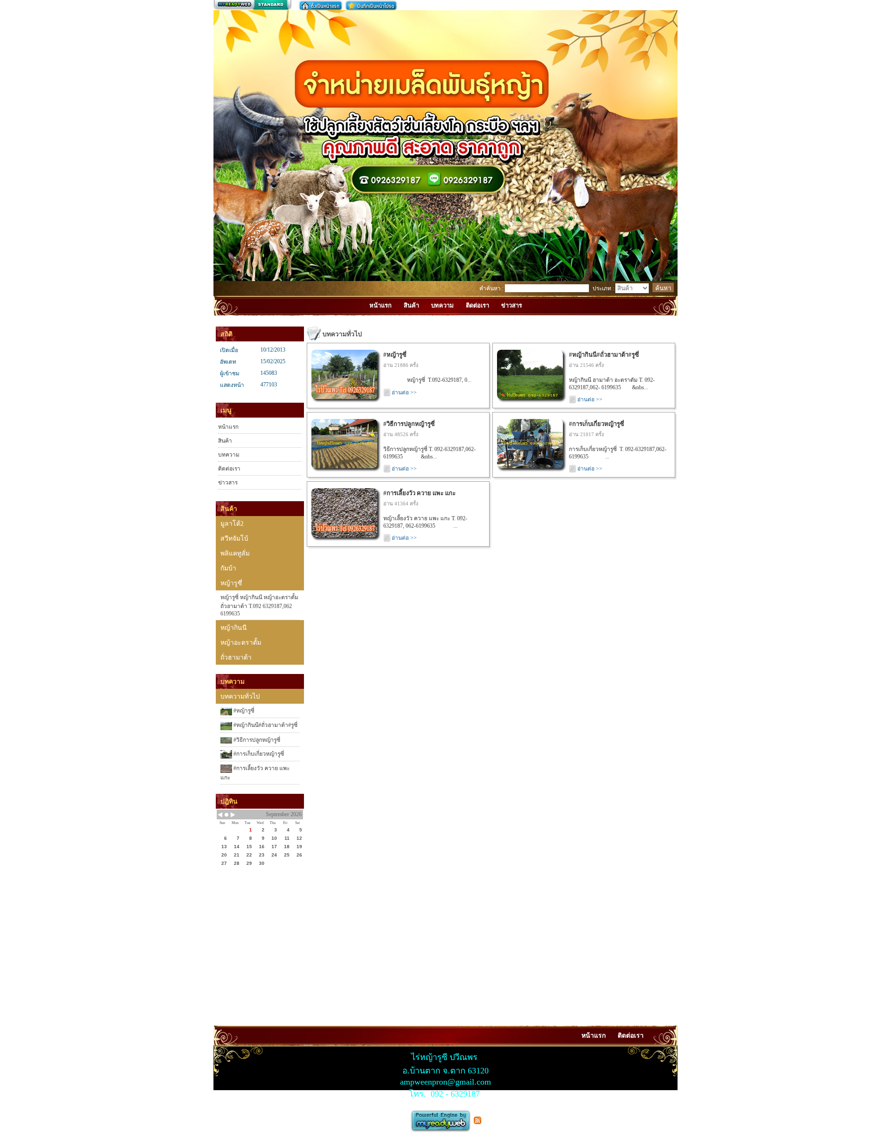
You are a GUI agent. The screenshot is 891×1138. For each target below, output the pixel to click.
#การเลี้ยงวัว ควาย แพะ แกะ (255, 773)
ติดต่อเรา (229, 468)
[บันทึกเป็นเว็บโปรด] (371, 5)
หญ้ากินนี (233, 627)
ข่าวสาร (228, 482)
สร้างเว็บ (252, 5)
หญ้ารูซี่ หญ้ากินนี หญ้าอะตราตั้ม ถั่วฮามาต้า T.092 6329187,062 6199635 (259, 605)
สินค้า (225, 441)
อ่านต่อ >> (404, 392)
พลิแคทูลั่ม (235, 553)
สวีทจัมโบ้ (234, 538)
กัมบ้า (228, 568)
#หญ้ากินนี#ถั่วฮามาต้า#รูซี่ (264, 725)
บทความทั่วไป (240, 696)
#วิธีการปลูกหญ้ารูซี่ (256, 740)
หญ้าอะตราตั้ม (240, 642)
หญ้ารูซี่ (231, 583)
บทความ (228, 454)
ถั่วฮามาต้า (236, 657)
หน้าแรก (228, 427)
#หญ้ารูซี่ (243, 710)
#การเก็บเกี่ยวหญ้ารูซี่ (258, 754)
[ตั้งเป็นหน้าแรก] (320, 5)
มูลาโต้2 (232, 523)
